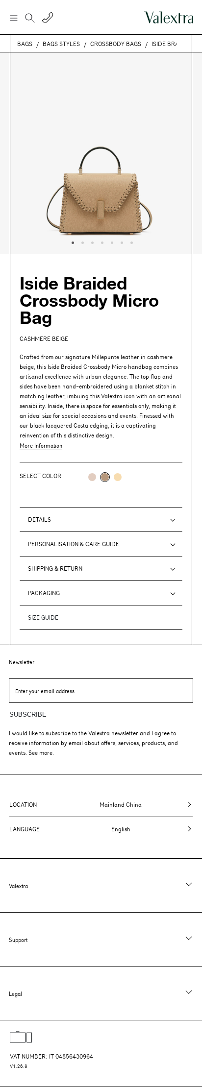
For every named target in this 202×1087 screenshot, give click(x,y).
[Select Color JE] (118, 477)
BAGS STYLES (61, 43)
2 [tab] (81, 241)
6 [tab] (121, 241)
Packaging (44, 592)
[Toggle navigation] (13, 18)
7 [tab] (130, 241)
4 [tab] (101, 241)
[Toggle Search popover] (30, 19)
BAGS (24, 43)
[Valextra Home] (168, 17)
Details (39, 519)
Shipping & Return (55, 568)
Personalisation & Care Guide (73, 543)
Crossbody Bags (115, 43)
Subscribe (28, 714)
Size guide (43, 617)
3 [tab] (91, 241)
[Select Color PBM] (92, 477)
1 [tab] (71, 241)
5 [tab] (111, 241)
